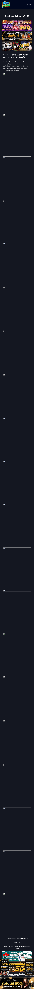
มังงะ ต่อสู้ (21, 973)
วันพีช (18, 975)
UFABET (6, 946)
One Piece (16, 973)
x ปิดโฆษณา (4, 975)
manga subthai (9, 973)
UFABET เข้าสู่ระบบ (20, 946)
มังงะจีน (14, 975)
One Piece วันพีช (18, 938)
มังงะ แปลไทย (10, 975)
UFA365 (11, 946)
